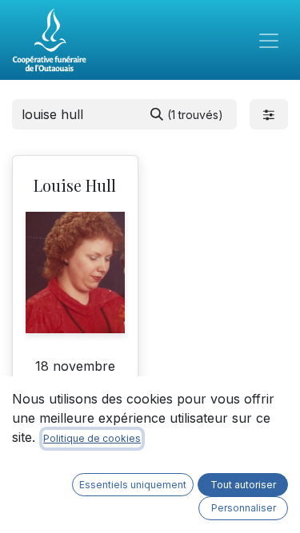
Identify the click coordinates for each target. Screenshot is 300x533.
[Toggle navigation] (269, 40)
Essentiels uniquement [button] (132, 485)
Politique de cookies (92, 438)
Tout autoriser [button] (243, 485)
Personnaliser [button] (243, 508)
